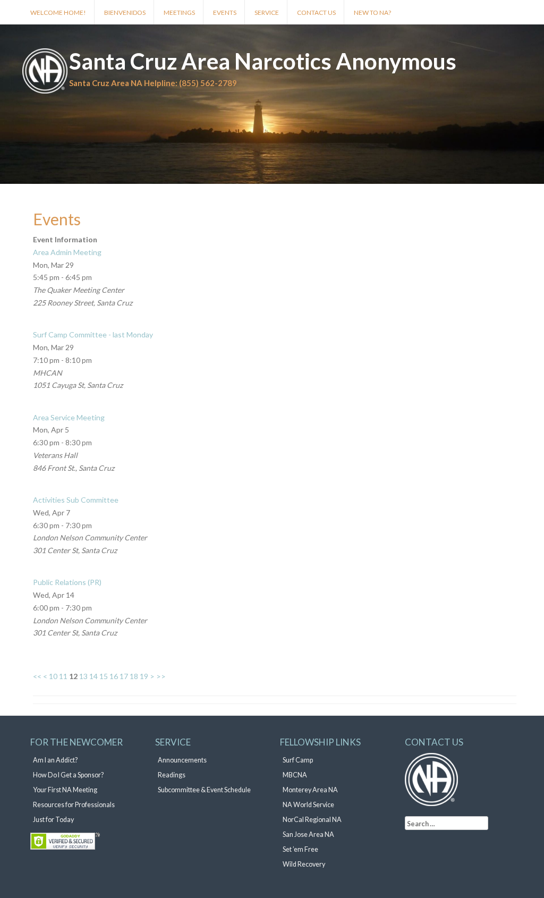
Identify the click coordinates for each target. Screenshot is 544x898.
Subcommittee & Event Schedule (204, 790)
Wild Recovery (304, 864)
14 (93, 676)
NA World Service (308, 805)
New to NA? (372, 12)
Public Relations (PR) (67, 582)
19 (144, 676)
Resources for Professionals (74, 805)
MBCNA (295, 775)
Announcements (182, 760)
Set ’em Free (300, 849)
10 (53, 676)
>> (161, 676)
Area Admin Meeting (67, 252)
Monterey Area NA (310, 790)
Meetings (179, 12)
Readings (171, 775)
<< (37, 676)
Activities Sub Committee (75, 499)
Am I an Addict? (55, 760)
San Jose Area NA (308, 834)
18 (134, 676)
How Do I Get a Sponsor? (68, 775)
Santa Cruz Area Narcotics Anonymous (262, 61)
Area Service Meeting (69, 417)
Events (224, 12)
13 (83, 676)
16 (113, 676)
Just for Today (53, 820)
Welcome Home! (58, 12)
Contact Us (316, 12)
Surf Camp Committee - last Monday (93, 334)
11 (63, 676)
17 (124, 676)
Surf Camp (298, 760)
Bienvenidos (125, 12)
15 (103, 676)
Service (266, 12)
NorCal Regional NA (312, 820)
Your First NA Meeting (65, 790)
